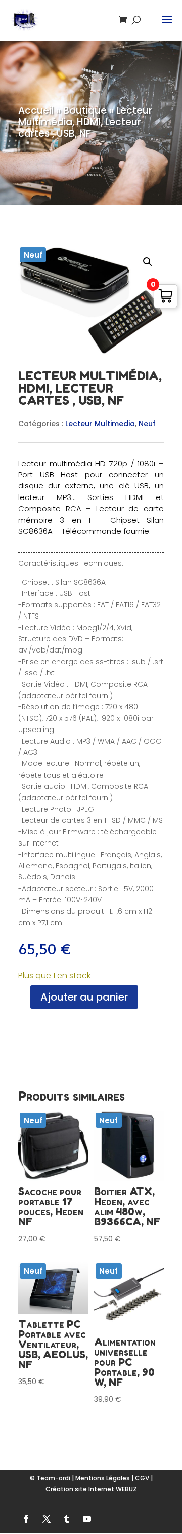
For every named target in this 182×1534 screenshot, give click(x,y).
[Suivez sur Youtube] (87, 1519)
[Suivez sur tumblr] (67, 1519)
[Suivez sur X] (46, 1519)
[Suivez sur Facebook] (26, 1519)
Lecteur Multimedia (100, 423)
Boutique (85, 111)
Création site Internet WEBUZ (91, 1489)
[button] (148, 262)
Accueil (36, 111)
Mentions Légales (102, 1478)
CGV (142, 1478)
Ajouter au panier (84, 997)
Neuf (147, 423)
